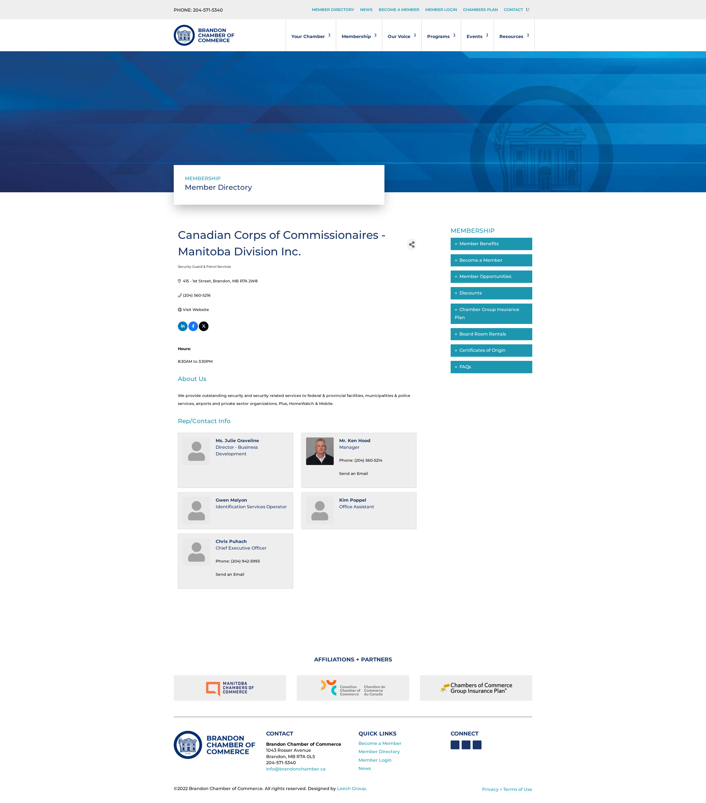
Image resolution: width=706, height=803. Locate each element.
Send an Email (353, 473)
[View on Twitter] (203, 329)
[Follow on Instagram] (477, 744)
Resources (511, 36)
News (366, 10)
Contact (513, 10)
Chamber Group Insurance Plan (487, 313)
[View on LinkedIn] (183, 329)
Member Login (441, 10)
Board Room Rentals (482, 334)
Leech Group (351, 788)
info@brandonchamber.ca (296, 769)
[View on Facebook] (193, 329)
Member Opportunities (485, 276)
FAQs (465, 366)
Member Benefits (479, 243)
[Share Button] (411, 244)
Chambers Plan (480, 10)
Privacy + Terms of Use (507, 789)
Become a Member (399, 10)
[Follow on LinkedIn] (466, 744)
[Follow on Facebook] (455, 744)
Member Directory (333, 10)
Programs (438, 36)
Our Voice (399, 36)
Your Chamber (308, 36)
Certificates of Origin (482, 350)
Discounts (470, 293)
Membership (356, 36)
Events (475, 36)
